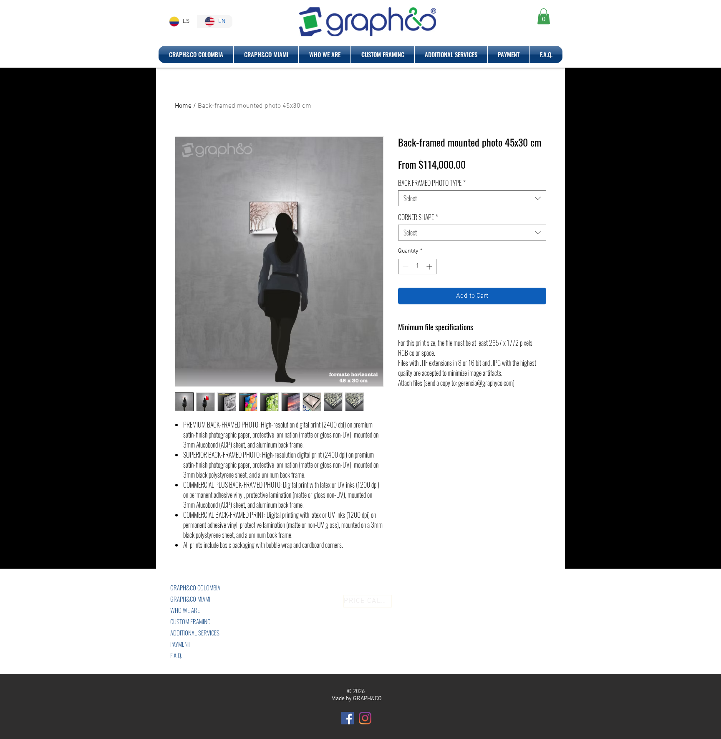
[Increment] (430, 266)
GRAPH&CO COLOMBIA (195, 587)
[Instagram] (365, 718)
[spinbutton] (417, 266)
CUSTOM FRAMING (190, 621)
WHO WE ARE (185, 610)
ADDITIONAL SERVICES (194, 632)
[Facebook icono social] (347, 718)
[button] (543, 16)
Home (183, 106)
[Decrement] (404, 266)
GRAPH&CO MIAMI (190, 598)
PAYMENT (180, 643)
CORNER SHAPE (418, 217)
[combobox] (472, 198)
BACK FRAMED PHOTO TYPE (432, 183)
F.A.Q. (176, 655)
